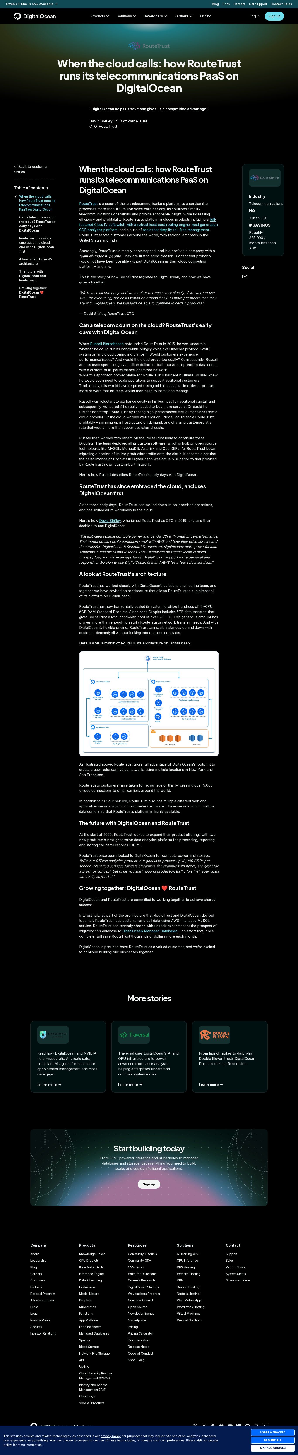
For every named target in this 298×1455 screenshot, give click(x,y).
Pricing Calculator (140, 1333)
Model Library (89, 1293)
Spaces (84, 1340)
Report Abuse (236, 1267)
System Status (236, 1274)
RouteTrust (88, 203)
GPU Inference (187, 1260)
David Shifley (110, 520)
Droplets (85, 1300)
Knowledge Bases (92, 1254)
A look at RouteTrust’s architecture (122, 573)
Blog (215, 4)
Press (34, 1307)
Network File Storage (94, 1353)
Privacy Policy (40, 1320)
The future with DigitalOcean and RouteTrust (32, 276)
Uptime (84, 1366)
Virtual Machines (188, 1313)
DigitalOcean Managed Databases (150, 931)
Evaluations (87, 1287)
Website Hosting (188, 1274)
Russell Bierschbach (107, 344)
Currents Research (141, 1280)
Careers (239, 4)
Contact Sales (281, 4)
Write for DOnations (142, 1274)
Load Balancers (90, 1327)
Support (231, 1254)
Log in (255, 16)
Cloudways (87, 1396)
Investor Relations (43, 1333)
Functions (86, 1313)
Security (36, 1327)
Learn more (47, 1084)
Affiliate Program (42, 1300)
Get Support (258, 4)
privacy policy (111, 1436)
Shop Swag (136, 1360)
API (81, 1360)
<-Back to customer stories (31, 169)
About (34, 1254)
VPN (180, 1280)
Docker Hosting (188, 1287)
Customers (38, 1280)
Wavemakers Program (144, 1293)
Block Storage (89, 1346)
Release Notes (138, 1346)
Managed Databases (94, 1333)
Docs (226, 4)
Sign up (274, 16)
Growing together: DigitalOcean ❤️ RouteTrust (33, 292)
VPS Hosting (186, 1267)
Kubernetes (87, 1307)
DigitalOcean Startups (143, 1287)
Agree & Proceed (273, 1432)
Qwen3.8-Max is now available (29, 4)
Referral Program (42, 1293)
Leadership (38, 1260)
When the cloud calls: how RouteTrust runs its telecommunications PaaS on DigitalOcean (145, 179)
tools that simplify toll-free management (176, 230)
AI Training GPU (188, 1254)
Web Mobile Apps (190, 1300)
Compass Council (140, 1300)
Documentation (139, 1340)
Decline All (272, 1440)
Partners (36, 1287)
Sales (230, 1260)
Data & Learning (90, 1280)
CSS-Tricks (136, 1267)
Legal (34, 1313)
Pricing (133, 1327)
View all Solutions (189, 1320)
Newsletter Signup (141, 1313)
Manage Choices (273, 1448)
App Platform (88, 1320)
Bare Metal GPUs (91, 1267)
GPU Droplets (89, 1260)
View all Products (91, 1403)
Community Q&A (139, 1260)
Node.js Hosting (188, 1293)
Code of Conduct (140, 1353)
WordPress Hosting (191, 1307)
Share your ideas (238, 1280)
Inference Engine (91, 1274)
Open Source (137, 1307)
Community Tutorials (142, 1254)
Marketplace (137, 1320)
